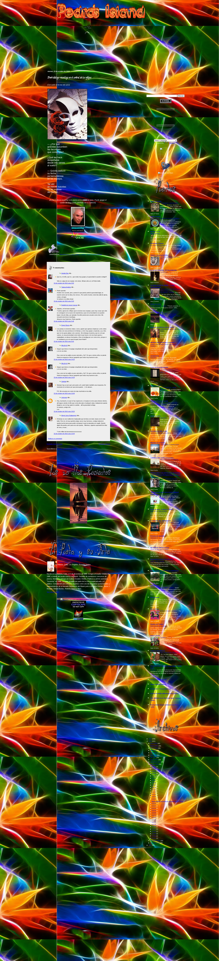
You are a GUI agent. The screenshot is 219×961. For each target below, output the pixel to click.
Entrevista (153, 357)
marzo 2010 (154, 748)
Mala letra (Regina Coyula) (159, 401)
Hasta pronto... (155, 538)
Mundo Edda (154, 609)
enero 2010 (154, 743)
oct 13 (154, 794)
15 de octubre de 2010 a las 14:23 (64, 359)
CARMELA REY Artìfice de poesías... (162, 458)
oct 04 (154, 773)
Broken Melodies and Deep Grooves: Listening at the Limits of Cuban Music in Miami (170, 315)
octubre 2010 (154, 764)
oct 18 (154, 808)
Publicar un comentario (55, 438)
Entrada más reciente (54, 444)
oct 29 (154, 833)
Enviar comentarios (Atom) (67, 449)
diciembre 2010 (155, 843)
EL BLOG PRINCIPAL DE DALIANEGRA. (163, 270)
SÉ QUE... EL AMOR (166, 522)
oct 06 (154, 778)
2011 (150, 845)
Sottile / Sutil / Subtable (157, 561)
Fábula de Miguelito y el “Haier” (159, 549)
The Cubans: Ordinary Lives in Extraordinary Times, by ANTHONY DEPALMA (170, 371)
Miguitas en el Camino (157, 443)
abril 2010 (153, 750)
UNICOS (163, 572)
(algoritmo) (163, 418)
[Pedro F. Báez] (165, 158)
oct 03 (154, 771)
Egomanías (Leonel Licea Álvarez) (161, 559)
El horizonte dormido (157, 536)
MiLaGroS (64, 345)
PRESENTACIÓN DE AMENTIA (169, 459)
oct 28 (154, 831)
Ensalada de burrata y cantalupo (170, 218)
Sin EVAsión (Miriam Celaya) (159, 547)
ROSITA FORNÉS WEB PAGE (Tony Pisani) (164, 693)
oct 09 (154, 785)
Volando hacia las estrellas (159, 255)
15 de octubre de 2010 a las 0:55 (64, 283)
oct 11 (154, 789)
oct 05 (154, 776)
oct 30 (154, 836)
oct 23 (154, 820)
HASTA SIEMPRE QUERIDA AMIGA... (161, 433)
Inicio (81, 444)
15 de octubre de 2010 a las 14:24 (64, 377)
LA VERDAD (164, 272)
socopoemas (154, 356)
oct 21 (154, 815)
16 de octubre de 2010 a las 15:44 (64, 433)
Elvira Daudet (154, 597)
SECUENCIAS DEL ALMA (158, 431)
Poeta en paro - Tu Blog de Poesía (161, 509)
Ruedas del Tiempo (156, 624)
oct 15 (154, 799)
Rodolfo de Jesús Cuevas (69, 305)
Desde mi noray (155, 304)
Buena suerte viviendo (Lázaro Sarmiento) (164, 571)
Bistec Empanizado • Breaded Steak (171, 652)
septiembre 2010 (155, 762)
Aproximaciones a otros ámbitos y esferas (73, 254)
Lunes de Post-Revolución (159, 367)
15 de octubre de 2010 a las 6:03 (64, 341)
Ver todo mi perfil (53, 592)
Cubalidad (163, 637)
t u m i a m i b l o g (156, 312)
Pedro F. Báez (63, 562)
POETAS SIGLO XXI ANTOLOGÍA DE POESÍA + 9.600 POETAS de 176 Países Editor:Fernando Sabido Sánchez (165, 475)
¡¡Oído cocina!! (155, 216)
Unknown (64, 397)
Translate (172, 143)
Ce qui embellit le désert (158, 679)
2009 (150, 739)
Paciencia (153, 670)
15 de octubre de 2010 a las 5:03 (64, 301)
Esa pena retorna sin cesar (158, 306)
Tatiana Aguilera (66, 287)
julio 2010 (153, 757)
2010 (150, 741)
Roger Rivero (65, 325)
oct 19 (154, 810)
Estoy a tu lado (155, 386)
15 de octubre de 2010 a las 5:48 (64, 321)
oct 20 (154, 813)
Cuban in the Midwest (157, 651)
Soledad (63, 381)
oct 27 (154, 829)
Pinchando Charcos (157, 243)
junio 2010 (153, 755)
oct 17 (154, 806)
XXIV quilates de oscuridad (158, 626)
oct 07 (154, 780)
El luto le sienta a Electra (94, 254)
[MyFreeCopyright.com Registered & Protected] (78, 599)
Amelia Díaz (65, 273)
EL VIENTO (154, 599)
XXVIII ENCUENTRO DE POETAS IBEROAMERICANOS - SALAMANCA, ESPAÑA (170, 290)
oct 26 (154, 826)
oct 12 (154, 792)
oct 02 (154, 769)
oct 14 (154, 796)
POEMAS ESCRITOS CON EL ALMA (162, 327)
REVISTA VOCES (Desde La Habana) (162, 342)
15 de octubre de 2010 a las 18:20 (64, 411)
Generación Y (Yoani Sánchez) (160, 689)
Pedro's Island (43, 59)
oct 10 (154, 787)
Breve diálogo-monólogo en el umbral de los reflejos (69, 78)
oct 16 (154, 803)
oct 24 (154, 822)
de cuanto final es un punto (158, 245)
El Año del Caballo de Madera (169, 611)
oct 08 (154, 783)
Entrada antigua (104, 444)
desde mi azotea (155, 201)
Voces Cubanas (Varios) (158, 684)
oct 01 (154, 766)
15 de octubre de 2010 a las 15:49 (64, 393)
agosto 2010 (154, 759)
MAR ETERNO (155, 586)
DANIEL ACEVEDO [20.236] (168, 479)
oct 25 (154, 824)
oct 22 (154, 817)
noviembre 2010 (155, 840)
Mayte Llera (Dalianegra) (69, 415)
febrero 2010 (154, 746)
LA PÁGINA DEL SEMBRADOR (160, 521)
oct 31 (154, 838)
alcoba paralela (155, 416)
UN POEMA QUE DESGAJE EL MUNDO (162, 587)
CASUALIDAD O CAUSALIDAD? (170, 444)
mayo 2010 (154, 752)
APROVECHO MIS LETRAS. (159, 511)
